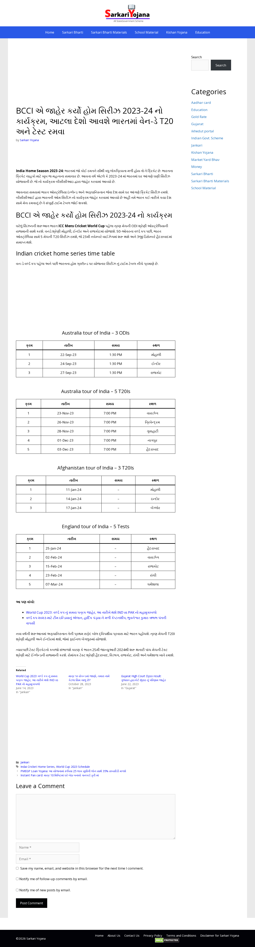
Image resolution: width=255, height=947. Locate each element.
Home (49, 32)
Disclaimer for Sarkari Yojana (219, 935)
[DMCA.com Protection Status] (167, 941)
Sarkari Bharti (72, 32)
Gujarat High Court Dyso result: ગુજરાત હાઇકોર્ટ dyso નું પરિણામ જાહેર (143, 678)
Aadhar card (201, 102)
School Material (146, 32)
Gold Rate (199, 116)
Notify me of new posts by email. (45, 890)
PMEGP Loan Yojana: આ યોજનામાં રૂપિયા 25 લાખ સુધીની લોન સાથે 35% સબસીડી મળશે (73, 771)
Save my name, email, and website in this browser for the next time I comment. (81, 868)
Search (196, 57)
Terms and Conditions (181, 935)
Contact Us (131, 935)
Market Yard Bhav (205, 159)
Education (202, 32)
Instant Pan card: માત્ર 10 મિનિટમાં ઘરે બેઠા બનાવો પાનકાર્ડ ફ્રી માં (60, 775)
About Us (114, 935)
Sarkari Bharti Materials (109, 32)
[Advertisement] (95, 76)
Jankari (25, 762)
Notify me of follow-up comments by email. (53, 879)
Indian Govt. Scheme (207, 138)
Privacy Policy (152, 935)
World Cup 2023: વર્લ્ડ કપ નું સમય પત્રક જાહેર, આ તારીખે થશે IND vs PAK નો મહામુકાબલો (91, 612)
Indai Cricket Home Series (38, 767)
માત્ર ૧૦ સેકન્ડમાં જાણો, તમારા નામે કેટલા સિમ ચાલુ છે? (89, 678)
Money (196, 166)
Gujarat (197, 124)
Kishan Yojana (176, 32)
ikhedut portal (202, 131)
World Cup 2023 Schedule (73, 767)
